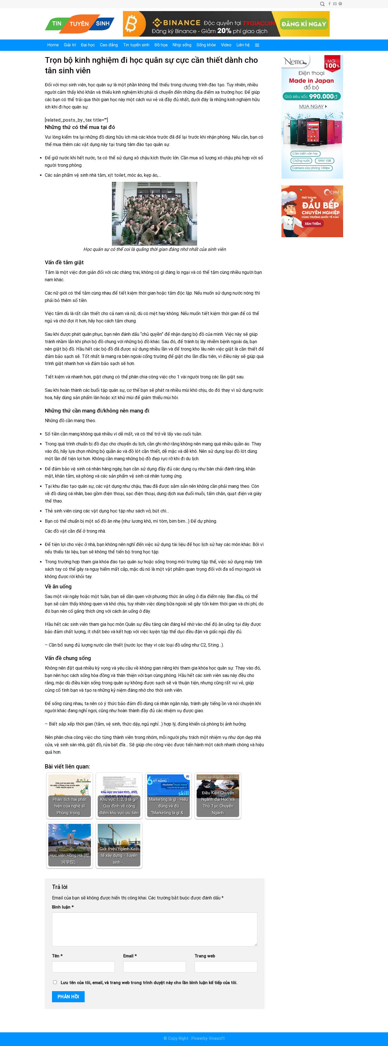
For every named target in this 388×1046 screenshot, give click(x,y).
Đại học (88, 45)
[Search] (322, 4)
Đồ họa (161, 45)
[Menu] (257, 45)
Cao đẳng (109, 45)
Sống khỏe (206, 45)
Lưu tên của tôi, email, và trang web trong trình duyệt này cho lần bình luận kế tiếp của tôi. (149, 982)
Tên (57, 956)
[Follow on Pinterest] (340, 4)
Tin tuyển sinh (136, 45)
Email (130, 956)
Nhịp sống (182, 45)
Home (53, 45)
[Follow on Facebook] (329, 4)
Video (226, 45)
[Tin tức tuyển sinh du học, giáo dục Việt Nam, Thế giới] (79, 24)
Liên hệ (243, 45)
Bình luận (63, 907)
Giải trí (70, 45)
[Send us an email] (335, 4)
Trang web (205, 956)
